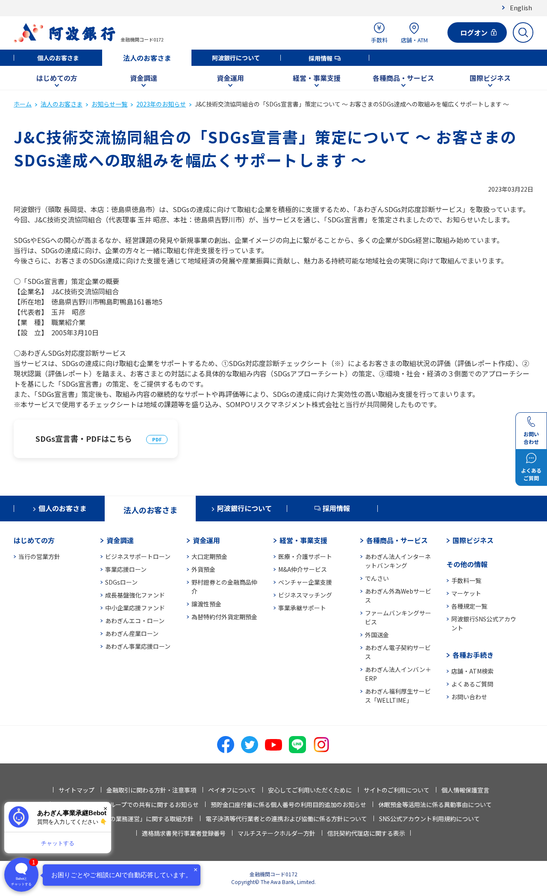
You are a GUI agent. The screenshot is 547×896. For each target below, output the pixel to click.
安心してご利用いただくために (310, 790)
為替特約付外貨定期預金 (224, 616)
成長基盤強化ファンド (135, 595)
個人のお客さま (58, 57)
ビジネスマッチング (305, 595)
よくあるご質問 (472, 684)
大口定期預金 (209, 556)
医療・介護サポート (305, 556)
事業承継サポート (302, 607)
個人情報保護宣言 (465, 790)
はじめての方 (56, 78)
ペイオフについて (232, 790)
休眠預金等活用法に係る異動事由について (435, 804)
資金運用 (230, 78)
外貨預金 (203, 569)
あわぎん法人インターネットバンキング (398, 561)
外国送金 (377, 634)
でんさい (377, 578)
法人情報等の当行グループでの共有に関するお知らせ (127, 804)
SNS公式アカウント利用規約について (429, 818)
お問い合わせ (469, 696)
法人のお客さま (147, 58)
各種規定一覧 (469, 606)
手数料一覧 (466, 580)
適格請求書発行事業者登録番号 (184, 833)
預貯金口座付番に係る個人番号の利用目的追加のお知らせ (288, 804)
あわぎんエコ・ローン (135, 620)
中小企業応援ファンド (135, 607)
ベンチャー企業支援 (305, 582)
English (521, 7)
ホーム (23, 104)
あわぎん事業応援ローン (138, 646)
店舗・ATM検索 (472, 671)
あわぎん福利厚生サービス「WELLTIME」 (398, 695)
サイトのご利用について (396, 790)
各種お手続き (473, 655)
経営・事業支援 (317, 78)
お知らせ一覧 (109, 104)
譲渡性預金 (206, 604)
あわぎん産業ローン (132, 633)
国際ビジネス (490, 78)
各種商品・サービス (403, 78)
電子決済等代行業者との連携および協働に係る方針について (286, 818)
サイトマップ (76, 790)
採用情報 (320, 58)
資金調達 (143, 78)
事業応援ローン (126, 569)
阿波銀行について (236, 57)
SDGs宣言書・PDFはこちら (83, 438)
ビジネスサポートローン (138, 556)
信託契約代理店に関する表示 (366, 833)
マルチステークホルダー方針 (276, 833)
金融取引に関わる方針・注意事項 (151, 790)
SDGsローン (121, 582)
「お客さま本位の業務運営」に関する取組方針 (131, 818)
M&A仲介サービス (302, 569)
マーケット (466, 593)
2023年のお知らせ (161, 104)
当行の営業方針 (39, 556)
